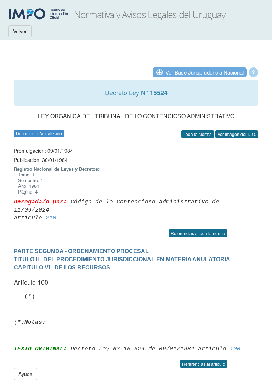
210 (51, 218)
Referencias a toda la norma (198, 233)
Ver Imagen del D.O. (236, 134)
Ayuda (25, 373)
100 (235, 349)
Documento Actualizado (39, 133)
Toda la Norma (197, 134)
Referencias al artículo (203, 364)
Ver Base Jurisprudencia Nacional (204, 72)
